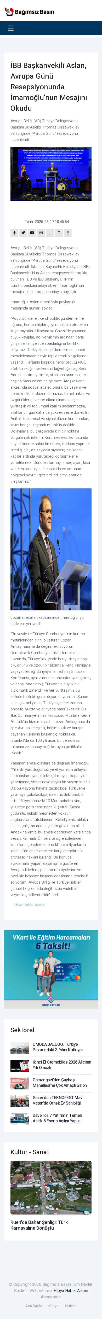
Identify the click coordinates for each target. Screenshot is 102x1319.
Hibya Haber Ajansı (71, 1291)
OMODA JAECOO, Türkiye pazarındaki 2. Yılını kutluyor (58, 1047)
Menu (11, 28)
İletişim (71, 1306)
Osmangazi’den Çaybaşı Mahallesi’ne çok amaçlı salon (60, 1083)
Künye (53, 1306)
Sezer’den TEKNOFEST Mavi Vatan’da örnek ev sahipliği (58, 1100)
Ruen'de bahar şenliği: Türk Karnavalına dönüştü (39, 1225)
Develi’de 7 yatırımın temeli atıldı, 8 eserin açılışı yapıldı (57, 1118)
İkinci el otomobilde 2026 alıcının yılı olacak (62, 1065)
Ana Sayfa (33, 1306)
